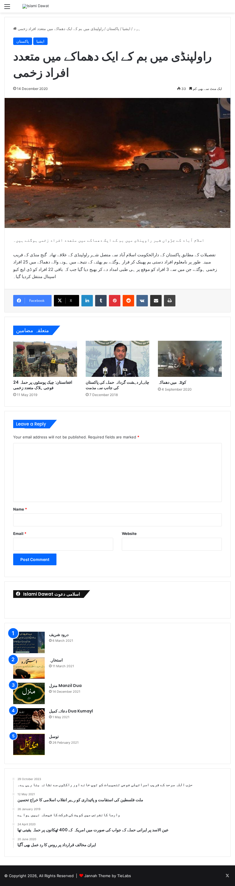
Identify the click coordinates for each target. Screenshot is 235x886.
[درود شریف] (29, 642)
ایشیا (126, 28)
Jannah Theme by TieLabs (107, 875)
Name (20, 509)
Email (19, 533)
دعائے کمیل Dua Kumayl (71, 711)
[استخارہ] (29, 668)
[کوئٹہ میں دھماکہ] (190, 359)
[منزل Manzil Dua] (29, 693)
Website (129, 533)
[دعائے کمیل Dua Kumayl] (29, 719)
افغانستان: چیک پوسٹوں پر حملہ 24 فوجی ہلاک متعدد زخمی (42, 385)
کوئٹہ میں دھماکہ (172, 382)
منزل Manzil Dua (65, 685)
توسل (54, 736)
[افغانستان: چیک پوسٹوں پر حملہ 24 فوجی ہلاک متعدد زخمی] (45, 359)
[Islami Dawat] (35, 6)
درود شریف (58, 634)
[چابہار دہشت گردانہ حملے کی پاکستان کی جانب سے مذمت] (118, 359)
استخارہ (56, 660)
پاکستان (113, 28)
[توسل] (29, 744)
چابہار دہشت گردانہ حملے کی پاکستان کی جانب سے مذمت (117, 385)
